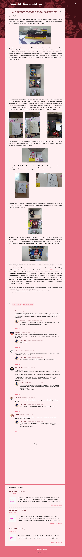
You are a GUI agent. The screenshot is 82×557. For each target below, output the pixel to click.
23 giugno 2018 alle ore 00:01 (26, 414)
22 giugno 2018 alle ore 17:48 (28, 397)
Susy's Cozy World (25, 320)
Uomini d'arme (52, 269)
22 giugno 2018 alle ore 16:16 (27, 350)
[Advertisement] (71, 32)
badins (45, 552)
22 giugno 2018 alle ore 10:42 (27, 311)
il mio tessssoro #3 (28, 304)
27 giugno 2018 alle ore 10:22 (36, 404)
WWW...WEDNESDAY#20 (17, 491)
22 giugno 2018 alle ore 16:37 (36, 320)
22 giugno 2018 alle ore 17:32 (36, 382)
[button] (61, 12)
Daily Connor (18, 367)
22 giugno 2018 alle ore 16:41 (36, 340)
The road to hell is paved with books (25, 4)
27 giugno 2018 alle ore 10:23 (36, 421)
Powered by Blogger (42, 549)
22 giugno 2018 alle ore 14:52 (28, 332)
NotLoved (17, 350)
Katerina (17, 414)
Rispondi (17, 329)
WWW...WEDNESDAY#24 (17, 510)
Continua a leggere (56, 505)
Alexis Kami (18, 332)
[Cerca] (76, 4)
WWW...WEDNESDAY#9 (17, 529)
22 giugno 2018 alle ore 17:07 (28, 367)
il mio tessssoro (16, 304)
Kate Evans (18, 397)
